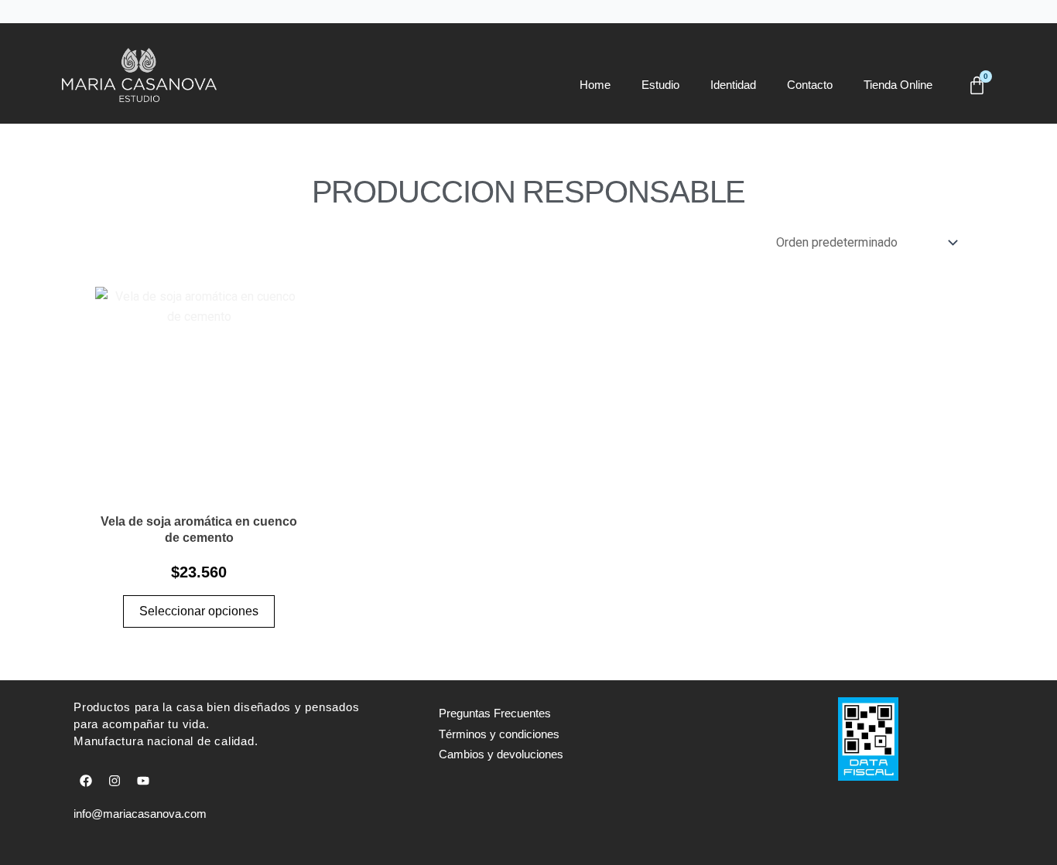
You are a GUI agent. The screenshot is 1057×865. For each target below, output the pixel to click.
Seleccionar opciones (198, 611)
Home (595, 84)
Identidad (733, 84)
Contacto (810, 84)
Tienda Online (898, 84)
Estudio (660, 84)
